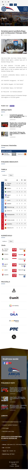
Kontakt (17, 466)
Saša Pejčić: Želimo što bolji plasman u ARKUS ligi (17, 133)
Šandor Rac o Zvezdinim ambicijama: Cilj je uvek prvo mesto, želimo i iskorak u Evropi (18, 125)
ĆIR (15, 4)
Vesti (2, 24)
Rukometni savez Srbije (8, 431)
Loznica (9, 191)
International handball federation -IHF (11, 422)
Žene (11, 175)
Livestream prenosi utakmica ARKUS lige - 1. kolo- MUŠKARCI (18, 116)
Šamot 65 (9, 210)
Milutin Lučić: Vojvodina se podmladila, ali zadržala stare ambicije (18, 406)
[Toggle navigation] (25, 8)
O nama (12, 466)
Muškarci (4, 175)
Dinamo (9, 188)
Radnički (9, 203)
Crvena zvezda (10, 220)
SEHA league (5, 428)
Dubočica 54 (10, 227)
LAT (11, 4)
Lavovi (8, 200)
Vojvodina (9, 224)
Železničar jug (10, 207)
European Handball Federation (10, 425)
